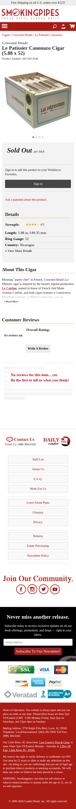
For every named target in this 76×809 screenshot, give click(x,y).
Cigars (6, 35)
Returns (38, 536)
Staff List (38, 459)
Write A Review (38, 348)
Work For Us (38, 488)
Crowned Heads (22, 35)
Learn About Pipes (38, 502)
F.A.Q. (38, 479)
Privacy (38, 522)
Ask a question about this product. (26, 199)
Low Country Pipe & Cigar (54, 742)
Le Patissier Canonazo (48, 35)
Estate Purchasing (38, 545)
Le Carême (9, 288)
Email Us (10, 444)
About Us (38, 469)
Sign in (38, 183)
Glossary (38, 512)
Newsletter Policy (38, 555)
